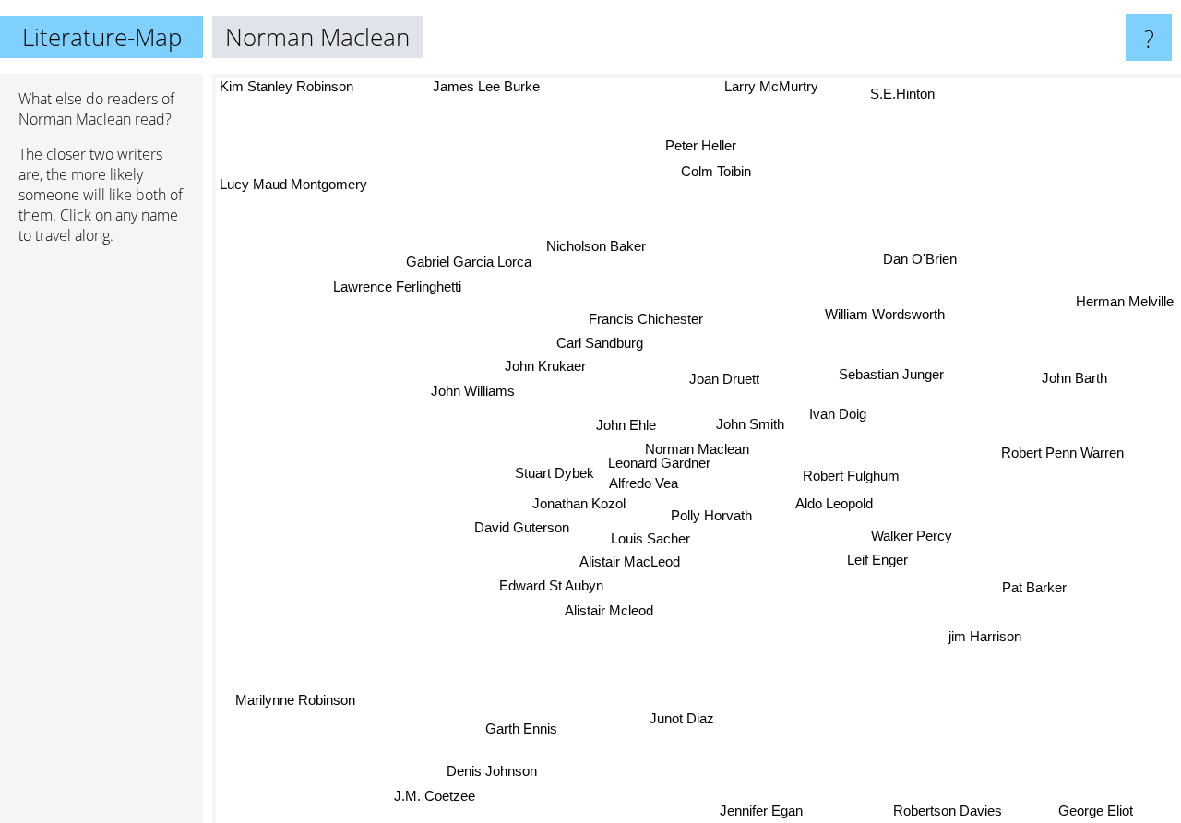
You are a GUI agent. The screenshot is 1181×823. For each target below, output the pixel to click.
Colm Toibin (714, 171)
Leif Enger (879, 559)
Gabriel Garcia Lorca (469, 260)
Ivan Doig (837, 413)
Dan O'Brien (918, 257)
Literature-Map (102, 37)
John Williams (473, 391)
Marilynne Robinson (297, 702)
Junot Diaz (680, 718)
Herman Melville (1125, 302)
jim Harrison (984, 638)
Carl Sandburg (599, 342)
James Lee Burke (487, 86)
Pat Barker (1036, 583)
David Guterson (523, 528)
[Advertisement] (101, 541)
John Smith (749, 424)
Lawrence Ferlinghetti (398, 284)
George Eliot (1098, 810)
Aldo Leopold (833, 505)
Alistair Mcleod (607, 610)
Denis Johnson (494, 773)
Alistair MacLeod (627, 561)
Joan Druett (721, 377)
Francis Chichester (643, 318)
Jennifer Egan (763, 810)
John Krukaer (545, 366)
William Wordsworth (884, 314)
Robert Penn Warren (1062, 450)
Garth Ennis (519, 727)
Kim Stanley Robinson (286, 86)
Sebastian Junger (888, 370)
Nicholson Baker (596, 247)
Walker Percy (911, 535)
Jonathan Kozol (578, 504)
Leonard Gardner (662, 463)
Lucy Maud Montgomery (293, 185)
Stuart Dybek (557, 472)
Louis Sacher (649, 537)
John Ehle (627, 424)
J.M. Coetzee (435, 797)
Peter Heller (702, 146)
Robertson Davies (955, 810)
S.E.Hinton (899, 93)
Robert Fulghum (851, 476)
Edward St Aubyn (551, 585)
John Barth (1074, 379)
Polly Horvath (709, 514)
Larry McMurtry (771, 86)
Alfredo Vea (646, 483)
